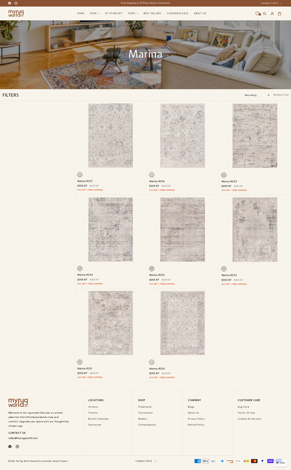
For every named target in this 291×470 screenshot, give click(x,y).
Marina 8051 (84, 368)
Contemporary (147, 424)
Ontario (93, 406)
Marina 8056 (157, 181)
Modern (143, 418)
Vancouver (95, 424)
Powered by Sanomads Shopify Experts (49, 461)
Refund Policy (196, 424)
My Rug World (22, 461)
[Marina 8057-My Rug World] (110, 136)
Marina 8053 (157, 275)
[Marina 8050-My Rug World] (182, 324)
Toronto (93, 412)
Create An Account (250, 418)
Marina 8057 (85, 181)
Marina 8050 (157, 368)
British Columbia (98, 418)
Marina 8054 (85, 274)
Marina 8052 (229, 275)
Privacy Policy (196, 418)
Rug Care (243, 406)
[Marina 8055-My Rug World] (254, 137)
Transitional (145, 412)
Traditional (145, 406)
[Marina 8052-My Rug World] (254, 230)
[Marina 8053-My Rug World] (182, 230)
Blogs (191, 406)
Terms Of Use (246, 412)
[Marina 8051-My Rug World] (110, 324)
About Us (193, 412)
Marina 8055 (229, 181)
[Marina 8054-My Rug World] (110, 230)
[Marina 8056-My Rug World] (182, 136)
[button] (94, 13)
